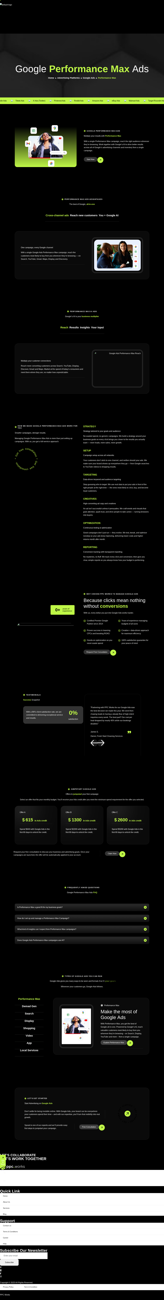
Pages (134, 15)
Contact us (7, 1226)
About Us (109, 15)
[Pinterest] (82, 1267)
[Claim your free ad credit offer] (36, 837)
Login (157, 15)
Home (97, 15)
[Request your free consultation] (128, 1114)
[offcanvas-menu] (0, 29)
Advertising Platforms (68, 78)
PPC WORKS (106, 594)
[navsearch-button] (0, 25)
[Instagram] (82, 1276)
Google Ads (89, 78)
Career (5, 1238)
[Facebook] (82, 1273)
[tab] (57, 215)
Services (122, 15)
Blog (4, 1214)
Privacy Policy (8, 1287)
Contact (146, 15)
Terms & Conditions (10, 1232)
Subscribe (9, 1262)
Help (4, 1244)
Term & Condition (30, 1287)
